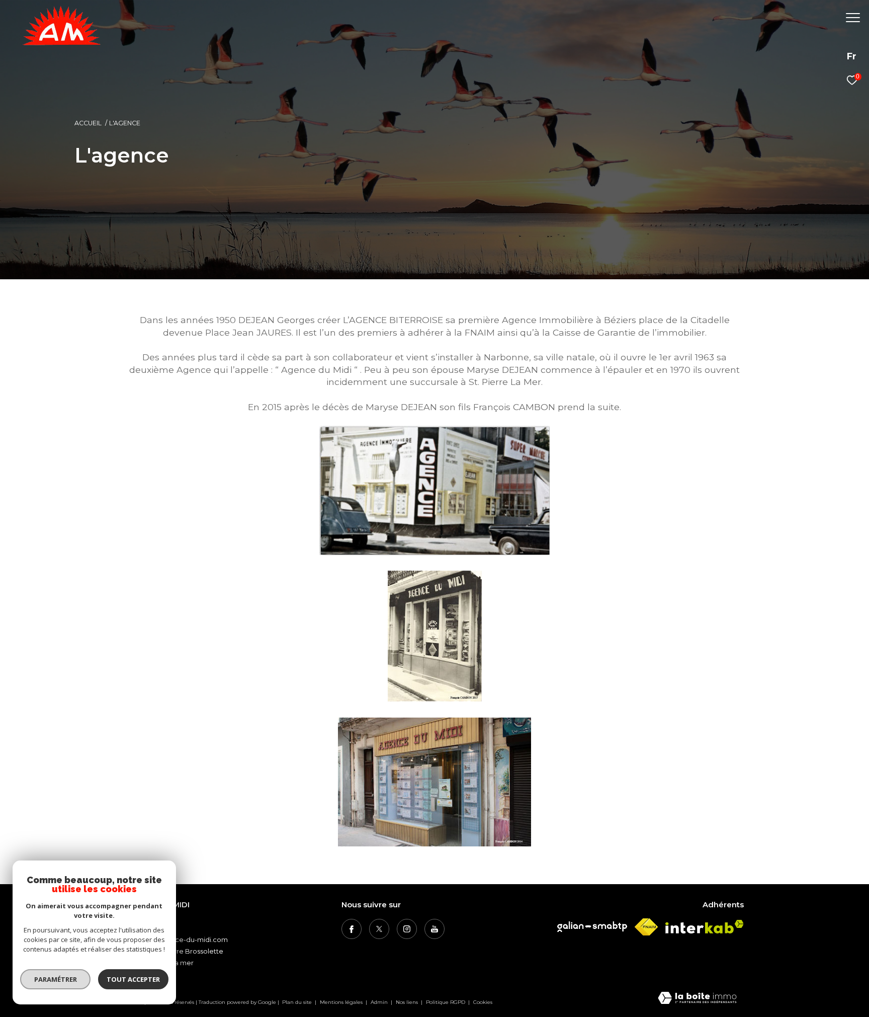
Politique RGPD (445, 1002)
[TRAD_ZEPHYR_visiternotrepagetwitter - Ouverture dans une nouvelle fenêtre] (379, 929)
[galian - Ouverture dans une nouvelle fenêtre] (592, 926)
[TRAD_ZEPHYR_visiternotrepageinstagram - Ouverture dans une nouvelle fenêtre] (407, 929)
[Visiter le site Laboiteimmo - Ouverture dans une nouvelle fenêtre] (697, 999)
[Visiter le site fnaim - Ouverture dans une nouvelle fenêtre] (646, 926)
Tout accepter (133, 979)
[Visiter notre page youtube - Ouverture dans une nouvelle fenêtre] (434, 929)
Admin (380, 1002)
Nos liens (407, 1002)
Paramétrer (55, 979)
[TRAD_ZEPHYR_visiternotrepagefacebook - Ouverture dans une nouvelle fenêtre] (351, 929)
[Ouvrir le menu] (853, 17)
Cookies (482, 1002)
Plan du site (297, 1002)
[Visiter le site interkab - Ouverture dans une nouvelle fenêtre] (704, 926)
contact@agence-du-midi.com (176, 939)
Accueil (88, 123)
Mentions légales (342, 1002)
